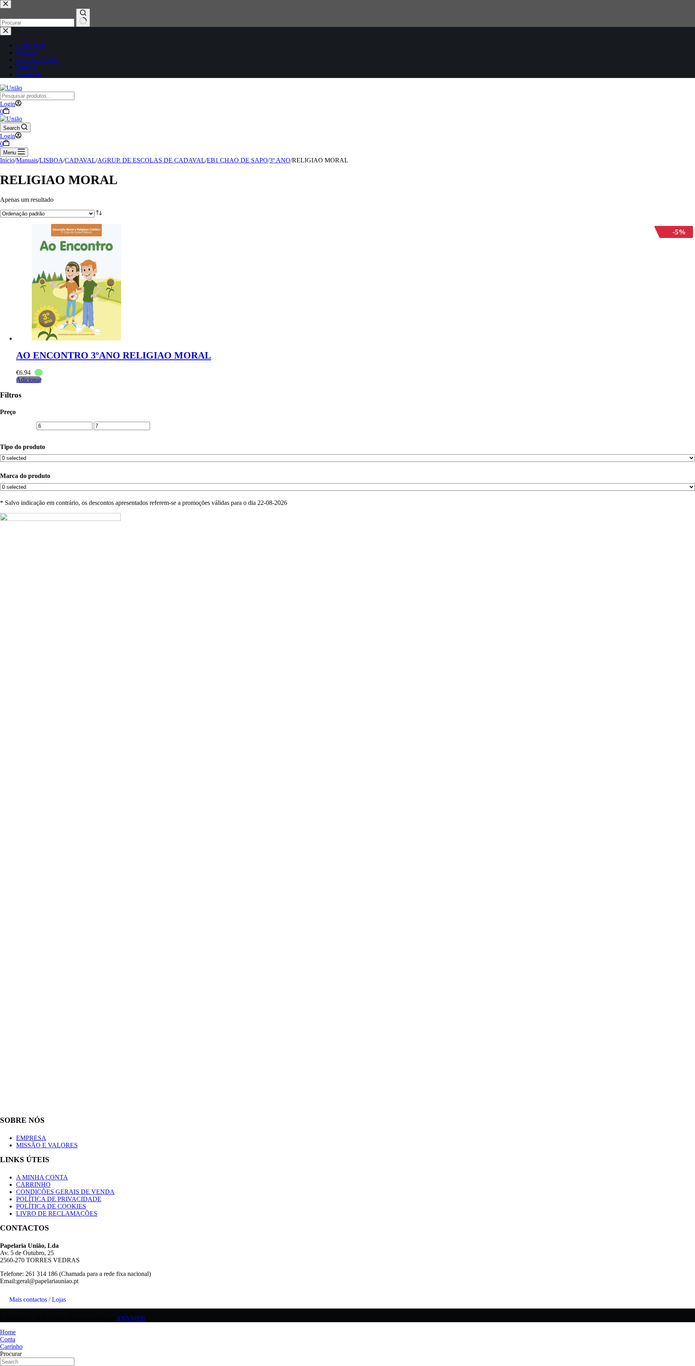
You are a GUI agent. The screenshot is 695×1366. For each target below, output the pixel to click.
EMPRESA (31, 1137)
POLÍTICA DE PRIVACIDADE (58, 1199)
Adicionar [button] (28, 379)
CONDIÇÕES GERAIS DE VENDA (65, 1191)
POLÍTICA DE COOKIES (51, 1206)
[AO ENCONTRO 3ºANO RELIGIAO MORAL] (76, 338)
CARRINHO (33, 1184)
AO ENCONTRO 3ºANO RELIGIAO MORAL (113, 355)
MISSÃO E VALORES (47, 1145)
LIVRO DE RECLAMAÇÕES (56, 1213)
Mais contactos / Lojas (37, 1299)
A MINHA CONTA (42, 1177)
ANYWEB (130, 1318)
